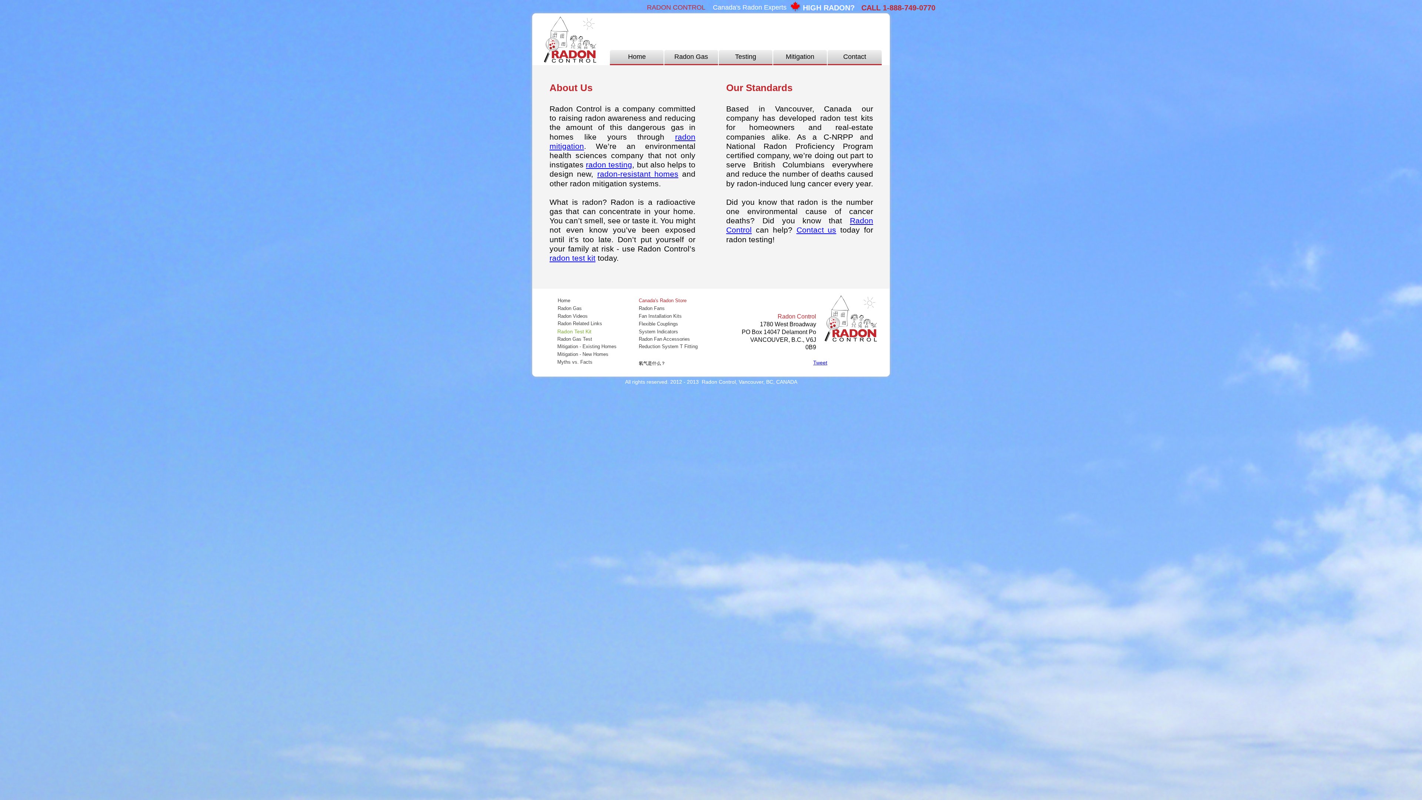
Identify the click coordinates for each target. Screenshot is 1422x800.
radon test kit (572, 258)
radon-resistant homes (637, 174)
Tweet (820, 363)
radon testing (609, 164)
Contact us (817, 230)
